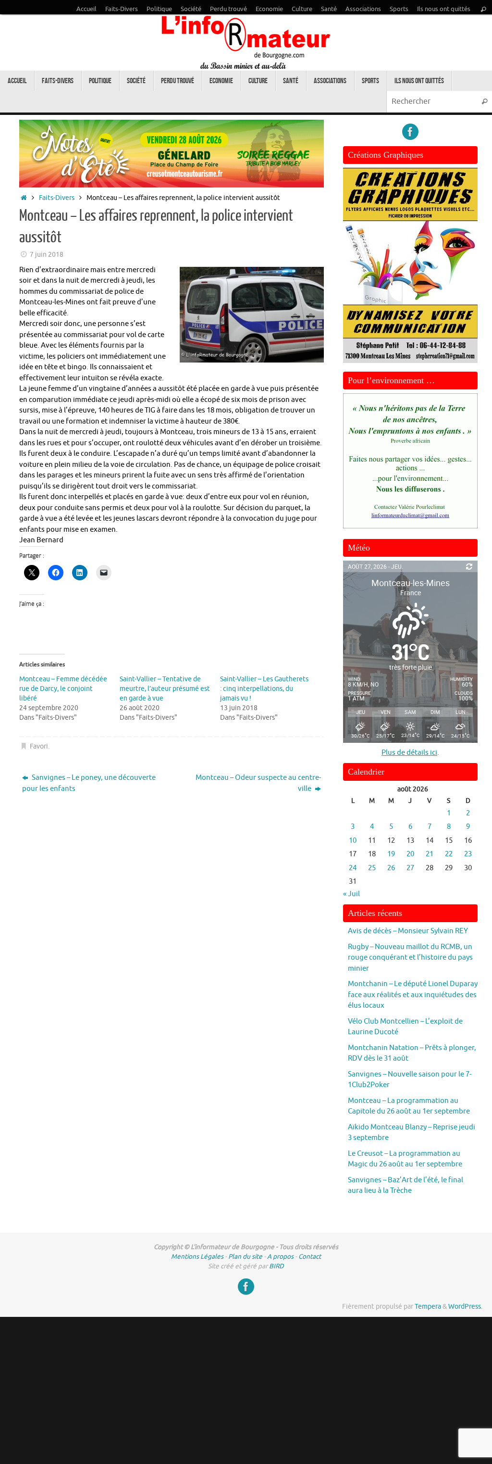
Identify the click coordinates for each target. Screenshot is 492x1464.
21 (429, 854)
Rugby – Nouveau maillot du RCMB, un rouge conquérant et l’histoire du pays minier (410, 957)
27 (410, 868)
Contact (309, 1256)
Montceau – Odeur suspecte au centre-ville (258, 783)
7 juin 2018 (46, 254)
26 (391, 868)
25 (372, 868)
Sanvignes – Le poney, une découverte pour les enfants (89, 783)
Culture (302, 9)
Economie (269, 9)
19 (391, 854)
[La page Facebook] (410, 132)
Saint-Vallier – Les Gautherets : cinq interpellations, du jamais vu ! (264, 688)
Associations (363, 9)
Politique (159, 9)
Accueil (86, 9)
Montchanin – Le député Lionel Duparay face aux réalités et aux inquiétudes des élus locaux (413, 994)
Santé (329, 9)
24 (353, 868)
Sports (399, 9)
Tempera (428, 1306)
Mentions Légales (197, 1256)
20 (410, 854)
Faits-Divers (121, 9)
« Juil (351, 894)
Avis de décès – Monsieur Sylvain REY (408, 931)
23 (468, 854)
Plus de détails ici (409, 752)
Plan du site (245, 1256)
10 (353, 840)
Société (191, 9)
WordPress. (465, 1306)
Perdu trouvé (228, 9)
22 (449, 854)
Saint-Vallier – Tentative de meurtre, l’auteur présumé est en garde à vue (165, 688)
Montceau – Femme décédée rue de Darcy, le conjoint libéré (63, 688)
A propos (280, 1256)
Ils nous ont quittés (443, 9)
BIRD (276, 1266)
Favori (39, 746)
